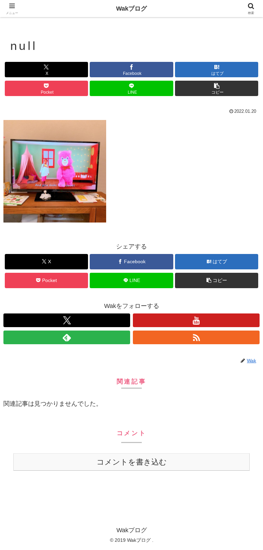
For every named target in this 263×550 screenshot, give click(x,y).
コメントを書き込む (132, 462)
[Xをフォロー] (66, 320)
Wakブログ (131, 8)
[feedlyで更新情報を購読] (66, 337)
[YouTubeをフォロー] (196, 320)
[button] (216, 88)
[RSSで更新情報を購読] (196, 337)
